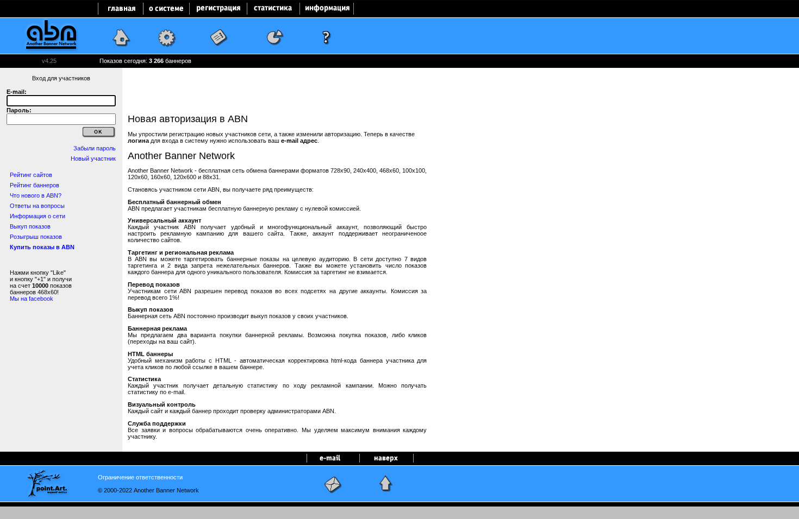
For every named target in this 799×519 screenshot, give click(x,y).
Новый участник (93, 158)
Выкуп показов (30, 226)
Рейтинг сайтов (31, 175)
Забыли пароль (94, 148)
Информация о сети (37, 216)
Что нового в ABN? (35, 195)
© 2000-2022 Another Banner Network (148, 490)
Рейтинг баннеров (34, 185)
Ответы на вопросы (37, 205)
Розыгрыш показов (36, 236)
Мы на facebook (31, 298)
